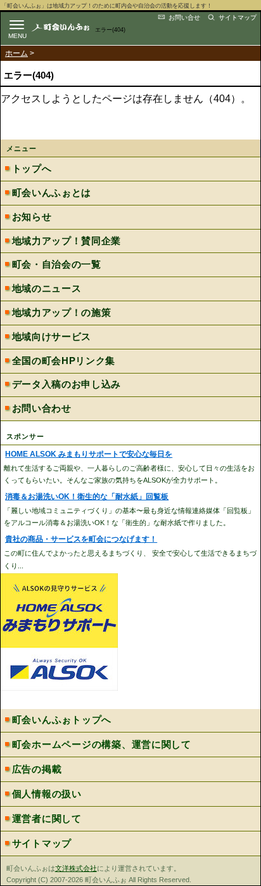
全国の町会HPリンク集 (63, 361)
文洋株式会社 (76, 868)
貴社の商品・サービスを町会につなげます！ (81, 539)
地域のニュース (47, 288)
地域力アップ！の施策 (61, 313)
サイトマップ (238, 17)
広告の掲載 (37, 769)
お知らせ (32, 217)
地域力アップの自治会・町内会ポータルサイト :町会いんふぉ (71, 27)
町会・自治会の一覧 (56, 264)
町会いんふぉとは (51, 193)
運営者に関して (47, 819)
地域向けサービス (51, 337)
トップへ (32, 169)
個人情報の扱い (47, 794)
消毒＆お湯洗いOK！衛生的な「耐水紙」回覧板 (87, 496)
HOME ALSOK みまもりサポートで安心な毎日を (88, 454)
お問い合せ (184, 17)
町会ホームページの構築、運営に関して (101, 744)
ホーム (16, 53)
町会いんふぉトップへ (61, 720)
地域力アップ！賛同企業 (66, 241)
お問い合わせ (42, 408)
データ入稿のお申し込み (66, 384)
